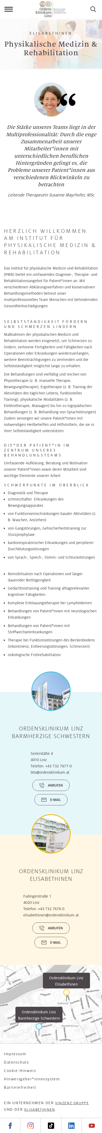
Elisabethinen (39, 1109)
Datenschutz (16, 1062)
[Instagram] (30, 1125)
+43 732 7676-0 (51, 908)
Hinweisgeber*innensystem (32, 1079)
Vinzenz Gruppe (72, 1103)
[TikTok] (51, 1125)
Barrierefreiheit (20, 1087)
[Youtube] (92, 1125)
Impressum (15, 1054)
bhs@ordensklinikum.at (50, 772)
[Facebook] (10, 1125)
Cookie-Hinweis (20, 1070)
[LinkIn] (71, 1125)
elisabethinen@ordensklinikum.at (51, 915)
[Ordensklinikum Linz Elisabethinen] (66, 995)
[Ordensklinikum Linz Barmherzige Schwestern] (39, 1029)
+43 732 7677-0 (58, 766)
